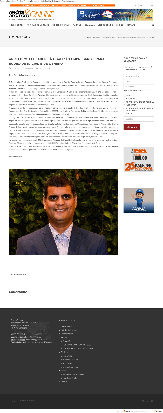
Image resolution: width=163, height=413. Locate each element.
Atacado (130, 99)
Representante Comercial (140, 102)
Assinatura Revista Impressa (74, 374)
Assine (63, 371)
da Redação (29, 68)
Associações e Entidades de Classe (139, 109)
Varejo (129, 96)
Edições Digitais (67, 334)
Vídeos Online (66, 356)
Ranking (64, 337)
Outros (130, 114)
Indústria (131, 105)
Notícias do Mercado (69, 330)
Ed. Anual (64, 352)
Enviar (133, 127)
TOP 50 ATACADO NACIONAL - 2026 (78, 349)
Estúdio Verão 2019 (70, 360)
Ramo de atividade (133, 91)
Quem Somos (66, 326)
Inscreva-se (67, 363)
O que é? (66, 341)
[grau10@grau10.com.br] (151, 5)
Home (89, 37)
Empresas (96, 37)
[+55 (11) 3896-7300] (146, 5)
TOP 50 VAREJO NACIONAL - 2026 (77, 345)
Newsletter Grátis (70, 378)
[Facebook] (135, 5)
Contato (64, 382)
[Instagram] (141, 5)
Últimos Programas (70, 367)
